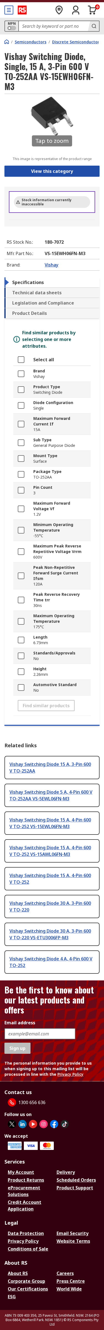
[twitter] (12, 1124)
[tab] (52, 282)
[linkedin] (22, 1124)
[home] (6, 41)
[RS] (22, 10)
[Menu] (8, 10)
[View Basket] (92, 10)
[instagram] (43, 1124)
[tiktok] (64, 1124)
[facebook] (54, 1124)
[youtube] (33, 1124)
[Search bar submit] (93, 26)
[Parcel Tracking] (59, 10)
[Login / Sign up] (76, 10)
